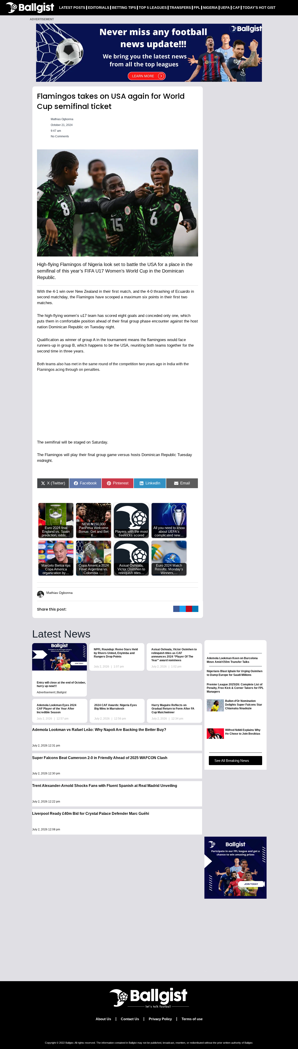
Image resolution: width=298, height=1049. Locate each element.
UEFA (225, 8)
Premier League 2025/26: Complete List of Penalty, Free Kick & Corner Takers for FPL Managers (235, 688)
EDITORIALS (98, 8)
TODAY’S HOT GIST (259, 8)
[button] (176, 609)
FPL (197, 8)
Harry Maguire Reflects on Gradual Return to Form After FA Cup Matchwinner (173, 709)
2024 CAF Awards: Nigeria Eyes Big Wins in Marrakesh (115, 707)
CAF (236, 8)
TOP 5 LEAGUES (153, 8)
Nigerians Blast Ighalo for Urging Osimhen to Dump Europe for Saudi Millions (234, 673)
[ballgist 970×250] (149, 52)
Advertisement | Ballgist (51, 692)
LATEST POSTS (72, 8)
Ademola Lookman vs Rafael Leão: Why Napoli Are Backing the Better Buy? (99, 730)
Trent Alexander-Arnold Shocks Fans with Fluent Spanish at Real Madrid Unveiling (104, 786)
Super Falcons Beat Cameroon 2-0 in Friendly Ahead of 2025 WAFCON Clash (99, 758)
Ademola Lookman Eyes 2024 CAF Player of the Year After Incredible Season (56, 709)
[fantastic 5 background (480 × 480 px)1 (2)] (235, 867)
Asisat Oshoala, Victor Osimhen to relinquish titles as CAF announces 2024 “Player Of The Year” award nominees (174, 655)
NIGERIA (210, 8)
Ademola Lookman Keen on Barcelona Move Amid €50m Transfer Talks (232, 660)
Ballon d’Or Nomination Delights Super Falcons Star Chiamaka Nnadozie (243, 704)
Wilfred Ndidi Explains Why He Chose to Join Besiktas (243, 731)
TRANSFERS (180, 8)
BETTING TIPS (124, 8)
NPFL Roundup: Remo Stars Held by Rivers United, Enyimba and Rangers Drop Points (116, 653)
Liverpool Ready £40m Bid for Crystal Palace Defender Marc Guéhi (90, 814)
